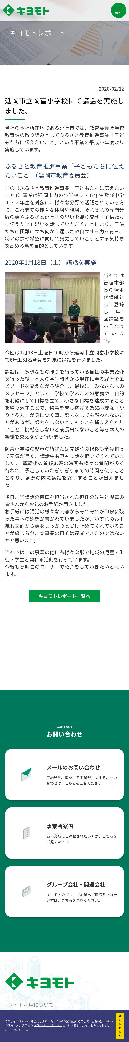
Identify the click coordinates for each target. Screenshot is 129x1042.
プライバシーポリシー (48, 1025)
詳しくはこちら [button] (14, 1029)
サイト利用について (31, 1004)
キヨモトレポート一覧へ (64, 595)
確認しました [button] (120, 1025)
